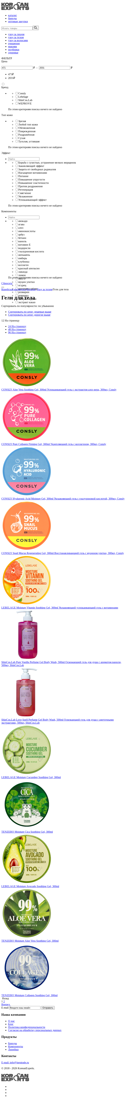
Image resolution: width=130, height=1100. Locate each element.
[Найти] (36, 28)
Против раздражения (30, 186)
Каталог (31, 289)
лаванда (22, 271)
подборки (13, 49)
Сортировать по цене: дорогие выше (29, 314)
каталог (12, 15)
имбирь (22, 258)
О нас (11, 1021)
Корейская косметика (13, 289)
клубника (23, 261)
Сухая (21, 138)
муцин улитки (26, 282)
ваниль (22, 241)
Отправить (47, 1008)
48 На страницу (17, 329)
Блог (11, 1024)
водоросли (24, 248)
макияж (12, 46)
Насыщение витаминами (32, 172)
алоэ (20, 227)
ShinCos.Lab (25, 100)
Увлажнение (25, 196)
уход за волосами (18, 40)
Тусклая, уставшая (28, 141)
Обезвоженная (26, 127)
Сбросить (6, 283)
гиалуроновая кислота (31, 251)
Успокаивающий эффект (32, 199)
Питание (23, 176)
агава (21, 224)
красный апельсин (29, 268)
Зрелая (22, 121)
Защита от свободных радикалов (37, 169)
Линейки (13, 1049)
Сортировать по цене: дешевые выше (29, 311)
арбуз (21, 234)
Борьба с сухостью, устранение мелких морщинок (47, 162)
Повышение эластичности (33, 182)
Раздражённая (26, 134)
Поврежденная (26, 131)
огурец (22, 285)
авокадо (22, 221)
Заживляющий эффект (31, 166)
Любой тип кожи (28, 124)
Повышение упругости (31, 179)
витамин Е (24, 244)
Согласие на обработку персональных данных (34, 1030)
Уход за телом (44, 289)
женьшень (24, 254)
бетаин (22, 237)
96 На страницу (17, 332)
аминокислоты (26, 231)
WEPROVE (25, 103)
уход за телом (16, 37)
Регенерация (25, 189)
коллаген (23, 265)
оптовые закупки (18, 21)
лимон (22, 275)
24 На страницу (17, 326)
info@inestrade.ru (15, 1062)
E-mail (4, 1007)
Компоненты (15, 1046)
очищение (14, 43)
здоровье (13, 52)
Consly (22, 93)
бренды (12, 18)
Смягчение (24, 193)
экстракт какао (26, 302)
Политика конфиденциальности (26, 1027)
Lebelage (23, 96)
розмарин (23, 292)
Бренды (12, 1043)
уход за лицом (16, 34)
